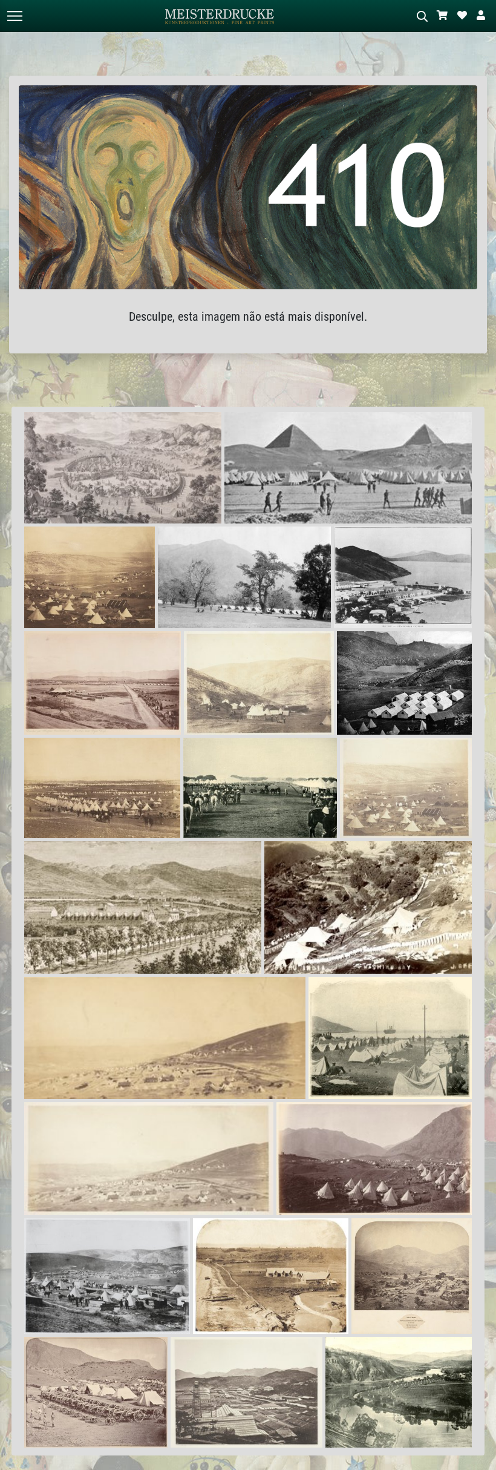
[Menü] (14, 16)
